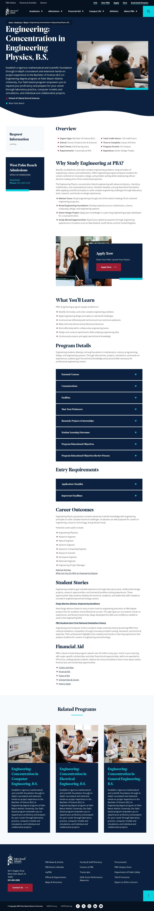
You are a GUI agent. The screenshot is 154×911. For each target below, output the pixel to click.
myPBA (48, 872)
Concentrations (69, 386)
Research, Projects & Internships (78, 421)
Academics (36, 12)
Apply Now (106, 267)
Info (95, 2)
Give (125, 2)
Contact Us (18, 887)
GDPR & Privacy (52, 906)
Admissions (56, 12)
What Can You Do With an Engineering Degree (77, 573)
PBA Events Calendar (54, 867)
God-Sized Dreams (139, 2)
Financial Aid (76, 12)
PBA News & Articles (54, 862)
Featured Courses (70, 374)
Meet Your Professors (72, 409)
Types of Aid (64, 675)
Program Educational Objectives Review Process (86, 456)
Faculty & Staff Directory (91, 862)
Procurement (121, 862)
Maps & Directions (53, 882)
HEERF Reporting (66, 906)
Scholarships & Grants (69, 679)
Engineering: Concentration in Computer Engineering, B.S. (25, 776)
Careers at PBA (86, 867)
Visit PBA (105, 2)
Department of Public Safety (127, 872)
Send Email (15, 179)
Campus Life (97, 12)
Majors (26, 22)
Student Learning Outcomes (76, 432)
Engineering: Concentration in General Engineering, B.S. (124, 776)
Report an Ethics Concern (126, 882)
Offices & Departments (55, 877)
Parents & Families (28, 2)
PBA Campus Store (123, 867)
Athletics (114, 11)
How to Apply (65, 683)
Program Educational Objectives (78, 444)
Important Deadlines (72, 496)
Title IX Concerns (122, 877)
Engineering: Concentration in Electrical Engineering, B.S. (73, 776)
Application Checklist (72, 484)
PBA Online (11, 2)
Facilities (66, 398)
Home (11, 22)
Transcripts (85, 872)
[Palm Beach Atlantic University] (17, 860)
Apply (116, 2)
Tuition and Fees (66, 667)
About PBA (131, 12)
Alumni (43, 2)
